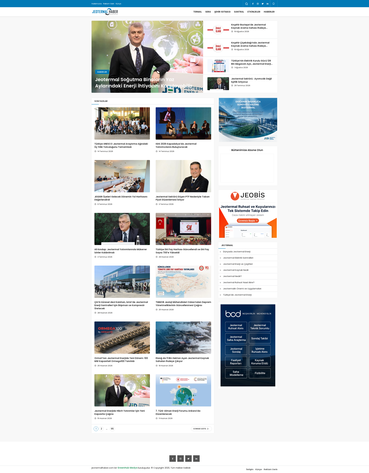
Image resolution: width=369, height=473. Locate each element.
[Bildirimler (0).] (273, 3)
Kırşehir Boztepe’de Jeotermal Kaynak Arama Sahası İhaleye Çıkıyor (248, 28)
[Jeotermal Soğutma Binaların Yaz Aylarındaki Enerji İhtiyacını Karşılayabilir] (147, 57)
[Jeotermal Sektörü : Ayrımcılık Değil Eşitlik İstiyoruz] (218, 83)
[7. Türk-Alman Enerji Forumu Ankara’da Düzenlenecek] (183, 390)
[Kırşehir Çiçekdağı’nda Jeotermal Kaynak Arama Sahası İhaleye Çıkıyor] (218, 47)
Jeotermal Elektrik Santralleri (238, 257)
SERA (208, 11)
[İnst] (257, 3)
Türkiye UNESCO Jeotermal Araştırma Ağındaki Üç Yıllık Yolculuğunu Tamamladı (121, 145)
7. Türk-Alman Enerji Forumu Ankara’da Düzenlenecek (178, 412)
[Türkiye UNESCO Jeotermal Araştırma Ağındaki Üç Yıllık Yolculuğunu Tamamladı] (122, 123)
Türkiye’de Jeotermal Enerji (237, 294)
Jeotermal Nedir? (232, 276)
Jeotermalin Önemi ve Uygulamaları (242, 288)
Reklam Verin (108, 3)
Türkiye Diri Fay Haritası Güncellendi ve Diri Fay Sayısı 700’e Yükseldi (182, 251)
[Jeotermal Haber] (105, 11)
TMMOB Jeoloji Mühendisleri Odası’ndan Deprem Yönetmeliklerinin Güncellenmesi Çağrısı (183, 304)
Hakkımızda (97, 3)
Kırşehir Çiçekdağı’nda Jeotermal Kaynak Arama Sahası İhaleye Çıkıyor (250, 46)
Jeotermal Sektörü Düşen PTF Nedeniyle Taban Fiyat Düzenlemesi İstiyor (183, 198)
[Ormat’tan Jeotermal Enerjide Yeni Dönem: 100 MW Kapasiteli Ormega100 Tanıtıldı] (122, 337)
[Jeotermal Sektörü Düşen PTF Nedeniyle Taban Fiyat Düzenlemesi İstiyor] (183, 176)
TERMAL (197, 11)
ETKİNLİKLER (253, 11)
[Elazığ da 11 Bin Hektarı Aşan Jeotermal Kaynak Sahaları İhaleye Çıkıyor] (183, 337)
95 (112, 428)
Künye (118, 3)
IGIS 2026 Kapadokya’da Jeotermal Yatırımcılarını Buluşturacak (176, 145)
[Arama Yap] (246, 3)
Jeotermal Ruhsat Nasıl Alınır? (238, 282)
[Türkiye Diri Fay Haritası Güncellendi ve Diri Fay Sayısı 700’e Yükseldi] (183, 229)
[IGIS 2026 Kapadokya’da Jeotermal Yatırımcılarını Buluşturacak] (183, 123)
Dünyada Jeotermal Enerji (236, 251)
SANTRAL (239, 11)
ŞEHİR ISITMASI (222, 11)
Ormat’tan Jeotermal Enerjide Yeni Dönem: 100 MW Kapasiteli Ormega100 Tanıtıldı (121, 360)
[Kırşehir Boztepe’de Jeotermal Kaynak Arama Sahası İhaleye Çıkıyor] (218, 29)
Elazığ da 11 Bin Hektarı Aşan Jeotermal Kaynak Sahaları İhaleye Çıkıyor (182, 360)
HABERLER (269, 11)
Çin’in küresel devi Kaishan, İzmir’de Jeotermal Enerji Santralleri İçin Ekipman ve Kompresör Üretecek (121, 305)
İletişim (249, 469)
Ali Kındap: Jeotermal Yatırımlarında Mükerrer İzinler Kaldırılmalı (120, 251)
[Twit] (262, 3)
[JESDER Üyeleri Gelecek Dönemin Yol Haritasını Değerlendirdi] (122, 176)
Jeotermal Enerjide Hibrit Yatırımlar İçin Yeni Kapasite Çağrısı (119, 412)
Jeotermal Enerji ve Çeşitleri (238, 263)
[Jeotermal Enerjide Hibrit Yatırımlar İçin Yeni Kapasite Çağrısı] (122, 390)
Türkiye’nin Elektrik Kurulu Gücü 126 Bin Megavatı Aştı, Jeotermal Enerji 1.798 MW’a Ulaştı (251, 64)
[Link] (267, 3)
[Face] (252, 3)
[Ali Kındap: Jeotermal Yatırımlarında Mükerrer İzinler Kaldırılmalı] (122, 229)
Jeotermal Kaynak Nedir (236, 269)
